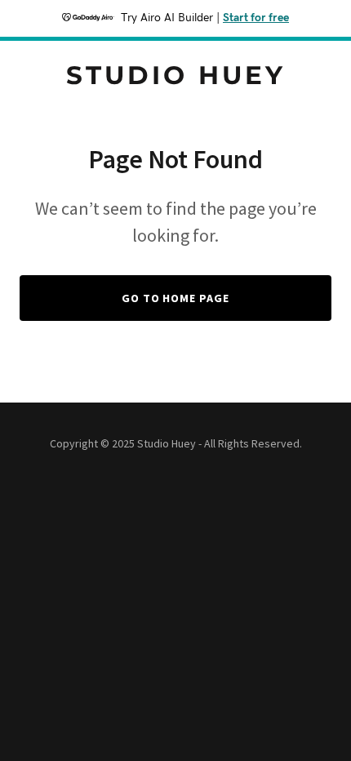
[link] (175, 79)
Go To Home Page (176, 298)
